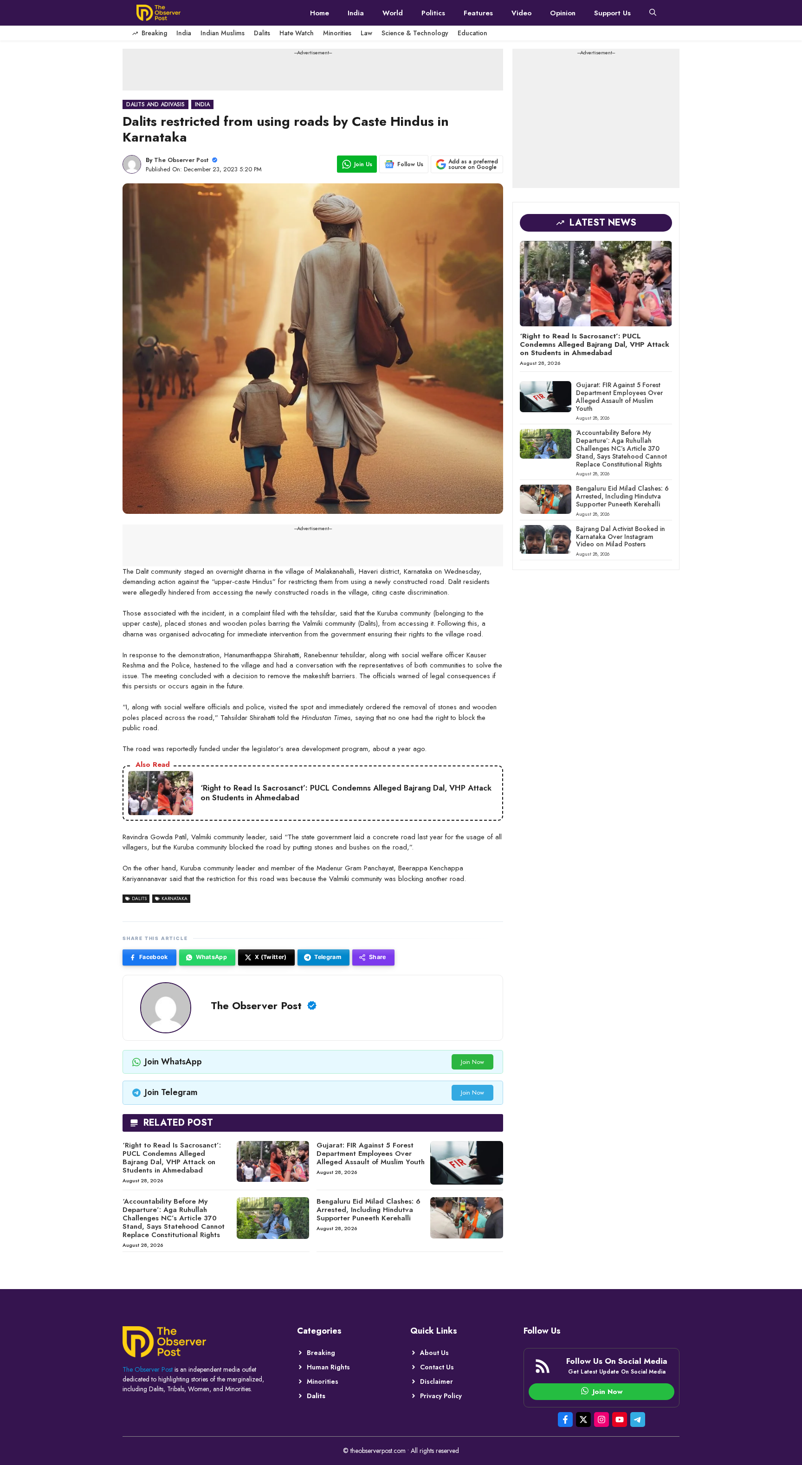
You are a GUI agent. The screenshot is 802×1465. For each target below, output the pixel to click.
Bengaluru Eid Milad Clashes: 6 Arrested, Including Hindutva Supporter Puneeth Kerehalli (368, 1209)
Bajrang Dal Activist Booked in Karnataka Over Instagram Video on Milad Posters (620, 536)
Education (472, 33)
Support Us (612, 13)
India (356, 13)
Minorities (337, 33)
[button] (653, 13)
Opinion (563, 13)
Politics (433, 13)
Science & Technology (415, 33)
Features (478, 13)
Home (319, 13)
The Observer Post (181, 160)
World (392, 13)
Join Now (472, 1061)
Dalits (262, 33)
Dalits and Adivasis (155, 104)
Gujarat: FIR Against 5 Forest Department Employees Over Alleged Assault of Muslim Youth (371, 1153)
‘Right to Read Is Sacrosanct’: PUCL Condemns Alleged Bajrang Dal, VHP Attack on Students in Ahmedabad (172, 1157)
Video (521, 13)
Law (366, 33)
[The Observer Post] (158, 13)
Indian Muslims (222, 33)
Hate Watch (296, 33)
